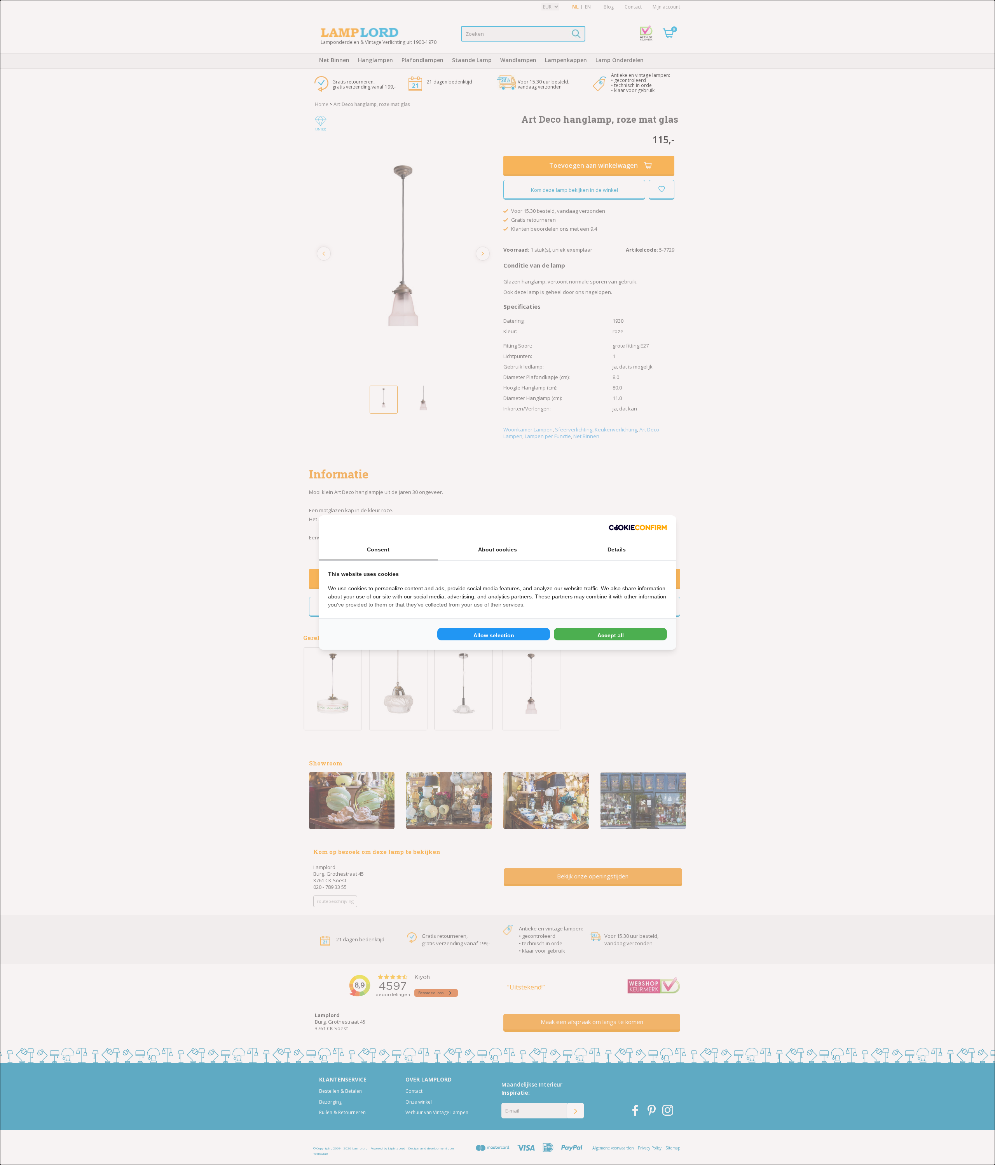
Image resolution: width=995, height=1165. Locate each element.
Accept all (610, 635)
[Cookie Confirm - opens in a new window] (638, 527)
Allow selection (493, 635)
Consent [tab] (378, 549)
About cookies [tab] (497, 549)
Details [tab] (616, 549)
